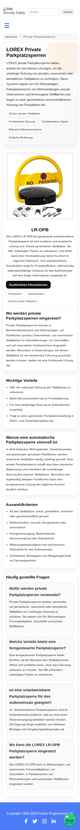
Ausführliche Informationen (28, 284)
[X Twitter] (35, 822)
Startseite (11, 36)
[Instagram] (44, 822)
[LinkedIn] (53, 822)
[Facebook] (26, 822)
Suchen (67, 12)
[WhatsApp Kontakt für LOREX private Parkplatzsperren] (70, 820)
